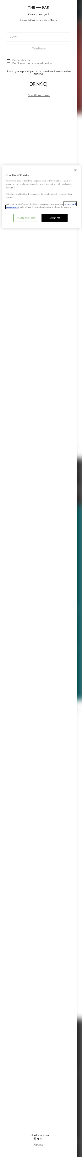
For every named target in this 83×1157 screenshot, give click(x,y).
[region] (40, 198)
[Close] (73, 169)
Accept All (53, 220)
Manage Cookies (25, 220)
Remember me (21, 60)
